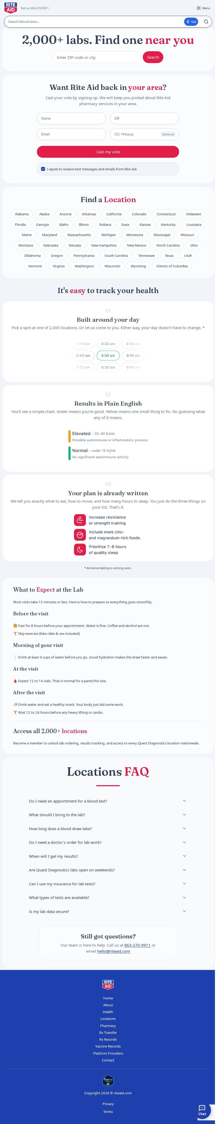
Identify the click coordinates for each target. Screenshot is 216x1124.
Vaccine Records (108, 1046)
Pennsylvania (83, 255)
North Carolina (168, 245)
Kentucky (168, 224)
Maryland (49, 234)
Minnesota (134, 234)
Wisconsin (112, 266)
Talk (193, 22)
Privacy (108, 1103)
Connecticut (166, 214)
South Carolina (116, 255)
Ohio (194, 245)
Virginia (59, 266)
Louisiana (193, 224)
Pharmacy (108, 1025)
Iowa (125, 224)
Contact (108, 1060)
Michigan (108, 234)
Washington (84, 266)
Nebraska (50, 245)
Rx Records (108, 1039)
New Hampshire (103, 245)
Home (108, 998)
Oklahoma (32, 255)
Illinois (84, 224)
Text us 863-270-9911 (35, 8)
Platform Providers (108, 1053)
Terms (108, 1111)
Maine (27, 234)
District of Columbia (172, 266)
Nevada (75, 245)
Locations (108, 1018)
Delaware (193, 214)
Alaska (44, 214)
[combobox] (117, 134)
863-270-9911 (137, 945)
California (113, 214)
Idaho (63, 224)
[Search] (206, 21)
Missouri (187, 234)
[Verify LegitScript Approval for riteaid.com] (108, 1081)
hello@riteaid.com (113, 951)
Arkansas (89, 214)
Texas (169, 255)
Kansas (145, 224)
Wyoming (138, 266)
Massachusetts (79, 234)
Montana (25, 245)
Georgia (42, 224)
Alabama (22, 214)
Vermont (35, 266)
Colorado (139, 214)
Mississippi (162, 234)
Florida (20, 224)
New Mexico (136, 245)
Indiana (105, 224)
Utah (188, 255)
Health (108, 1011)
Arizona (65, 214)
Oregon (57, 255)
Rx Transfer (108, 1032)
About (108, 1005)
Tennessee (146, 255)
